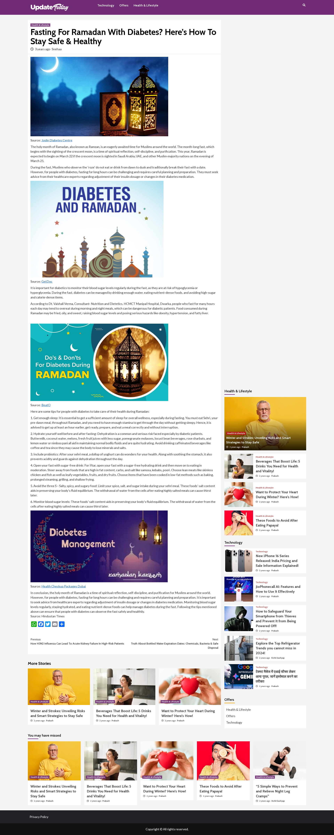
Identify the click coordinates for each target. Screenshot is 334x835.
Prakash (49, 720)
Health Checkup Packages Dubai (63, 586)
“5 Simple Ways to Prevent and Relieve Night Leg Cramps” (276, 791)
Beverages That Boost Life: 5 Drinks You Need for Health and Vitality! (278, 466)
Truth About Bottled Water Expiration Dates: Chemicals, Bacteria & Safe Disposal (174, 643)
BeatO (45, 405)
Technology (105, 5)
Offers (123, 5)
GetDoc (46, 281)
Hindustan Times (53, 616)
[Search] (304, 5)
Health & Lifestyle (146, 5)
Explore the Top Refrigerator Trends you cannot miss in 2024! (278, 648)
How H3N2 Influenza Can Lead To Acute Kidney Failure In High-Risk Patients (77, 641)
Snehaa (57, 49)
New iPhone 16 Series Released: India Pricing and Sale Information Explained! (277, 561)
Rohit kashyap (278, 657)
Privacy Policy (39, 817)
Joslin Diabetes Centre (56, 140)
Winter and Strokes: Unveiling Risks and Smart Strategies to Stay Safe (53, 791)
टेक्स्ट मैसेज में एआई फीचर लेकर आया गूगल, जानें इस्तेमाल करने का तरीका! (276, 676)
